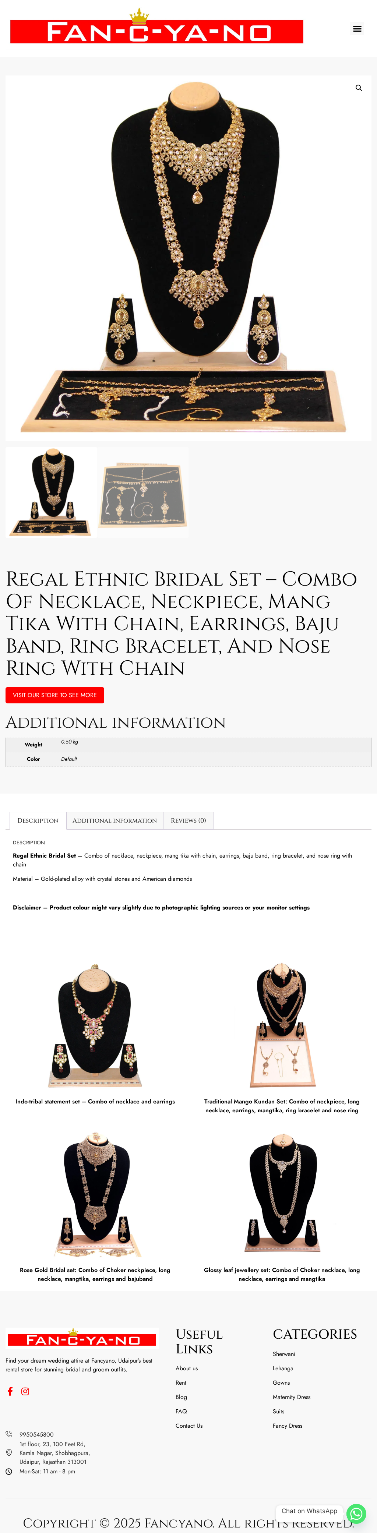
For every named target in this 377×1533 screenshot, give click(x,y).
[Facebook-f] (10, 1391)
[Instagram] (25, 1391)
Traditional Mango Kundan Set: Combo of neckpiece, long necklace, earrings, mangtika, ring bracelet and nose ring (282, 1106)
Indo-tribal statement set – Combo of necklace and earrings (95, 1101)
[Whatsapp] (356, 1514)
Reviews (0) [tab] (188, 820)
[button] (357, 29)
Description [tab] (38, 820)
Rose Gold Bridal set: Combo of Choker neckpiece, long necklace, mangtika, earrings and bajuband (95, 1274)
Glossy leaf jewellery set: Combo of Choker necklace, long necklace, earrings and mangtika (282, 1274)
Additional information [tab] (115, 820)
